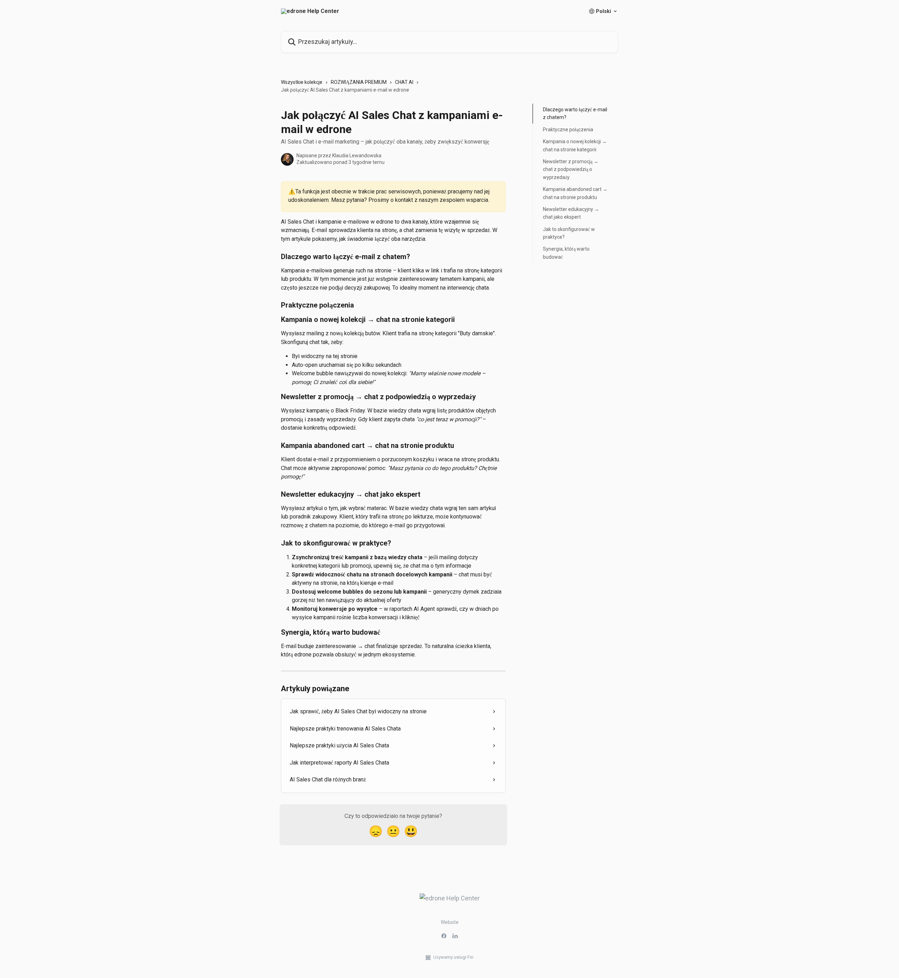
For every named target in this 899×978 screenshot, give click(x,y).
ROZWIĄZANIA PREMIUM (359, 82)
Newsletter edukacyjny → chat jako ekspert (571, 213)
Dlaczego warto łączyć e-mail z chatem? (575, 113)
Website (450, 922)
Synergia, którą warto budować (566, 252)
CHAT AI (404, 82)
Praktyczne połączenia (568, 129)
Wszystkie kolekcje (301, 82)
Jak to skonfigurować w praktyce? (569, 232)
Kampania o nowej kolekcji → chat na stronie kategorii (575, 145)
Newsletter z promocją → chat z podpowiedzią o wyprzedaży (570, 169)
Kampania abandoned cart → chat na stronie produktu (575, 193)
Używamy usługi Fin (453, 957)
